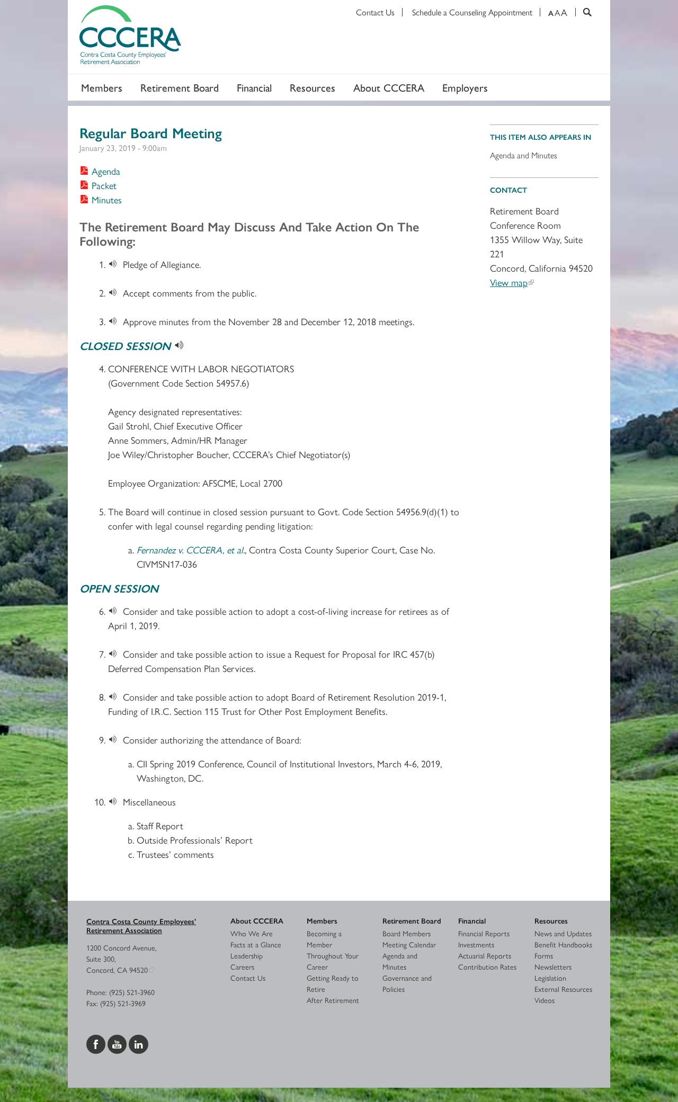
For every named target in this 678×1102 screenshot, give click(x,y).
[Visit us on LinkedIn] (138, 1042)
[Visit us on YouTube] (118, 1042)
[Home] (339, 37)
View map (509, 282)
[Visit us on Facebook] (97, 1042)
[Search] (583, 12)
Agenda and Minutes (523, 155)
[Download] (115, 264)
